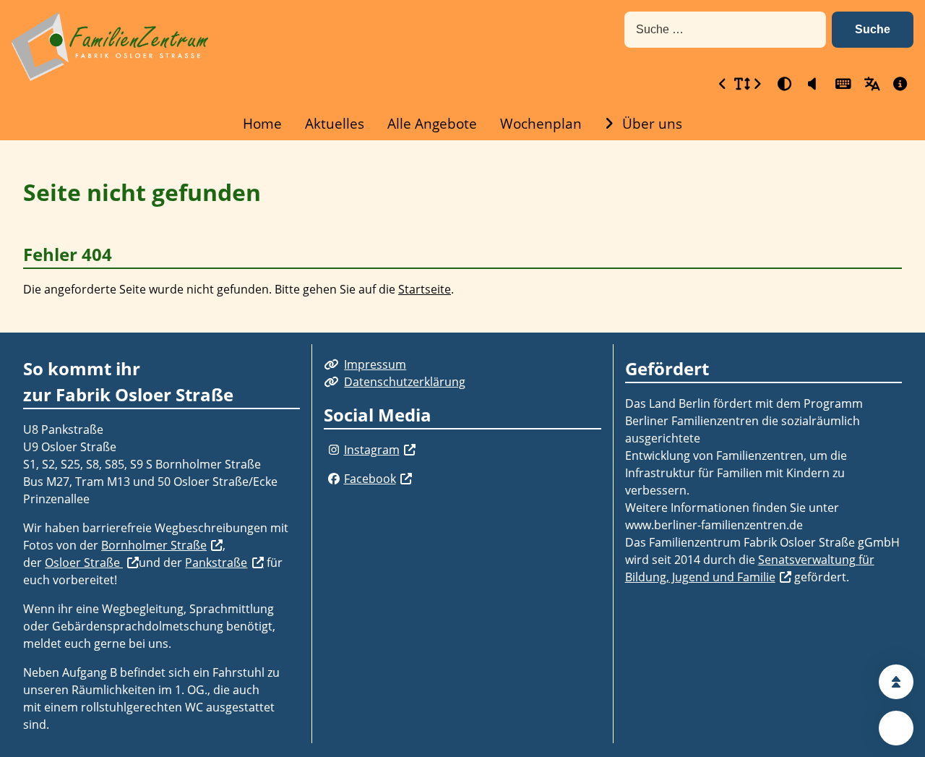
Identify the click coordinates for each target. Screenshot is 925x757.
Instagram (372, 450)
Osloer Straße (84, 562)
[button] (872, 30)
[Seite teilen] (896, 728)
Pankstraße (216, 562)
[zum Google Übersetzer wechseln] (870, 83)
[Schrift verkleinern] (722, 83)
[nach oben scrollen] (896, 681)
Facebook (370, 479)
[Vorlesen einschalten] (812, 83)
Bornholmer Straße (154, 545)
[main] (462, 236)
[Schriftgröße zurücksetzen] (740, 83)
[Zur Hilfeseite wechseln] (899, 83)
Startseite (424, 289)
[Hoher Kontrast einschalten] (783, 83)
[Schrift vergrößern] (757, 83)
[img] (333, 450)
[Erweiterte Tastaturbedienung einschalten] (841, 83)
